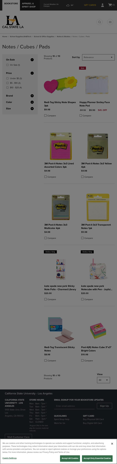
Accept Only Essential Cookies (97, 458)
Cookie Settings (9, 458)
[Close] (112, 443)
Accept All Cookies (70, 458)
